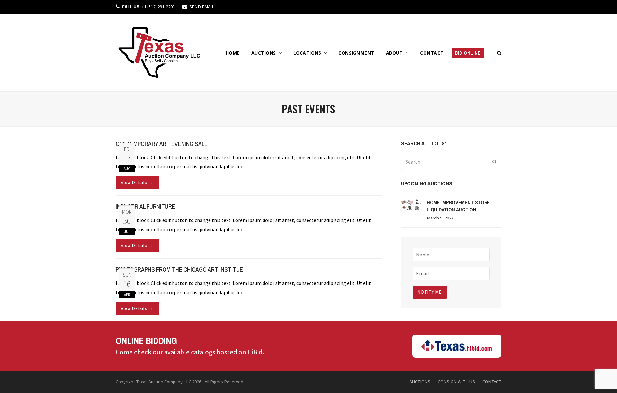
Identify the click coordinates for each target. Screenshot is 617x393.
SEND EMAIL (201, 7)
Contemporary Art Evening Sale (162, 143)
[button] (499, 53)
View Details (137, 182)
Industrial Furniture (145, 206)
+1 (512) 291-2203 (148, 7)
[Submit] (494, 161)
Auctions (419, 382)
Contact (491, 382)
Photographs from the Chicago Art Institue (179, 269)
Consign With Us (456, 382)
